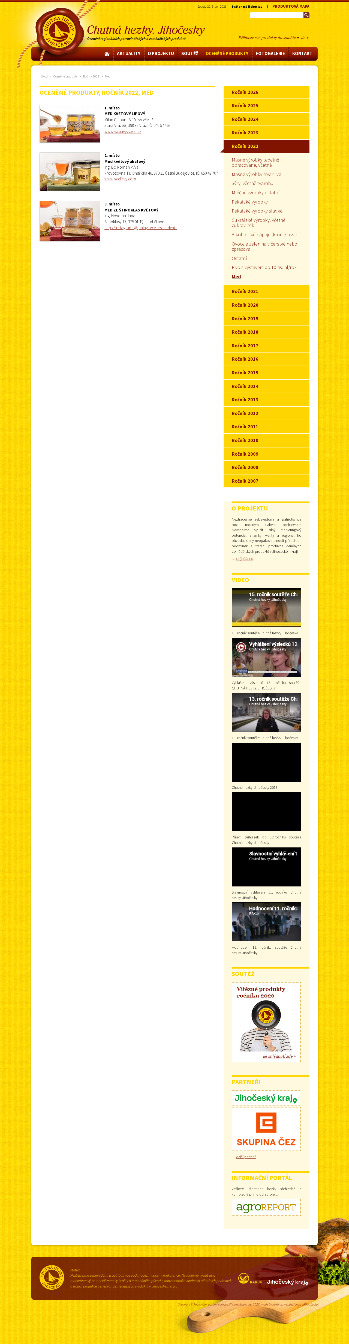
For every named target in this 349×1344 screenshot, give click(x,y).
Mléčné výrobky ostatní (255, 192)
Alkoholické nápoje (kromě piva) (264, 234)
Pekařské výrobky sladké (257, 211)
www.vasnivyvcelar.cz (122, 131)
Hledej (306, 15)
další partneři (246, 1156)
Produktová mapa (290, 6)
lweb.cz (277, 1304)
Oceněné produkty (65, 76)
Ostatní (239, 258)
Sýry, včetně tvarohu (252, 183)
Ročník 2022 (91, 76)
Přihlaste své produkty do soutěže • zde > (273, 37)
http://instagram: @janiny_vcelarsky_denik (140, 227)
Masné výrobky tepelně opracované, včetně (255, 162)
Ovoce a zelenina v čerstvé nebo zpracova (264, 246)
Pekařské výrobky (250, 202)
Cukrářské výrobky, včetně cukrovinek (258, 223)
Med (236, 276)
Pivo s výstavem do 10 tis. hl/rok (264, 267)
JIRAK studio (310, 1304)
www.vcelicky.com (120, 178)
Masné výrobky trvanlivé (256, 174)
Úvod (44, 76)
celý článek (244, 558)
